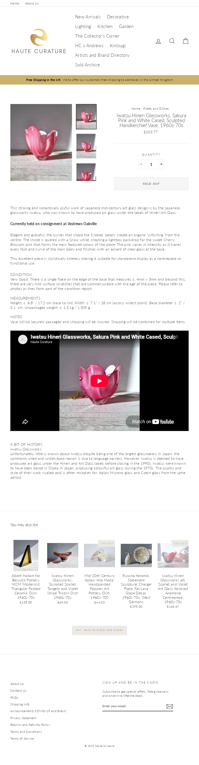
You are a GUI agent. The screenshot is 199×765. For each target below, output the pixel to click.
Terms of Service (22, 738)
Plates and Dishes (156, 108)
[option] (99, 80)
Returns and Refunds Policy (30, 725)
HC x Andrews (89, 45)
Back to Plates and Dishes (103, 630)
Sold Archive (87, 64)
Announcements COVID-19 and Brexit (38, 711)
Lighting (83, 26)
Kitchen (104, 26)
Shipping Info (20, 704)
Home (14, 3)
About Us (32, 3)
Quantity (151, 154)
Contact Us (18, 690)
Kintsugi (118, 45)
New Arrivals (88, 16)
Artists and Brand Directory (102, 55)
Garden (126, 26)
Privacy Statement (23, 718)
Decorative (118, 16)
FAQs (14, 697)
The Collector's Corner (97, 36)
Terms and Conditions (26, 732)
